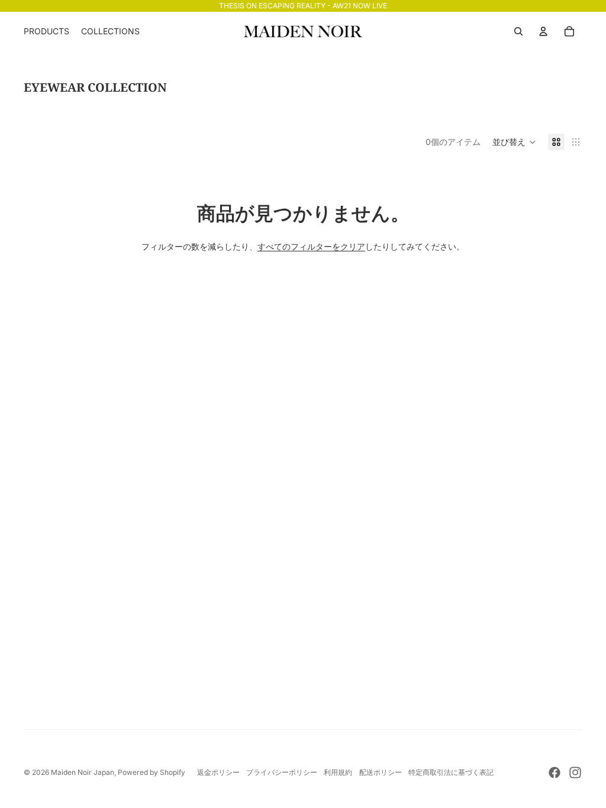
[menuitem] (46, 31)
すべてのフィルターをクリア (311, 246)
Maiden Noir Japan (82, 772)
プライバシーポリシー (281, 772)
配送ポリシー (380, 772)
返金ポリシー (218, 772)
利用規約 (338, 772)
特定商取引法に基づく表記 (451, 772)
